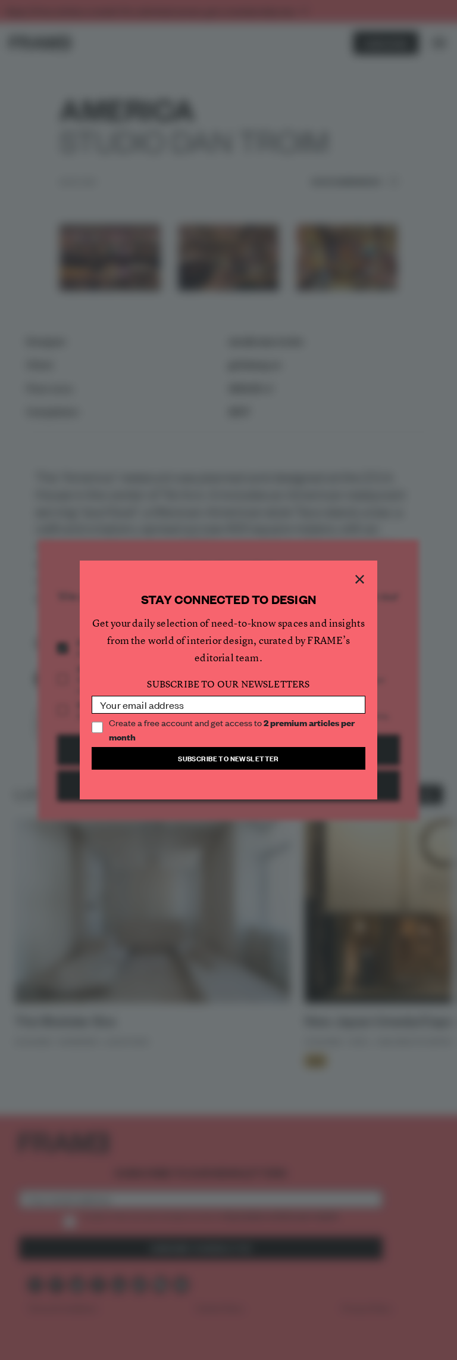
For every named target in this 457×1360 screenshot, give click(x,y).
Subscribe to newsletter (228, 758)
